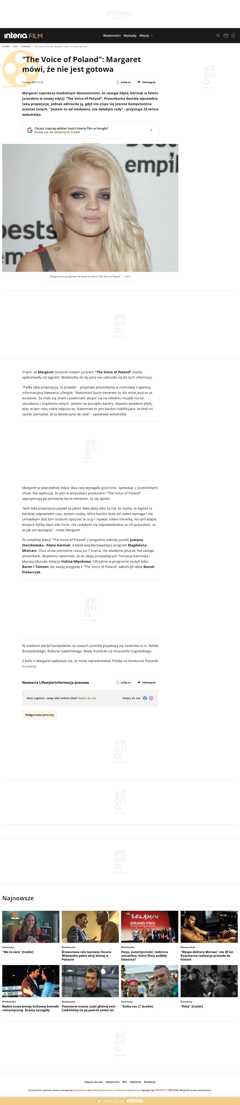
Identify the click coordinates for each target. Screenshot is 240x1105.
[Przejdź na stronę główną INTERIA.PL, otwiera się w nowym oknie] (16, 36)
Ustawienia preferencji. (127, 1090)
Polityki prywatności (103, 1090)
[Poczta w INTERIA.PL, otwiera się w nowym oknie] (226, 35)
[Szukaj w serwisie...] (218, 35)
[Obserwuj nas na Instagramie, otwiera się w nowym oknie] (151, 698)
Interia (6, 46)
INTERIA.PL (160, 1090)
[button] (112, 35)
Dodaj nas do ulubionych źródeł (71, 132)
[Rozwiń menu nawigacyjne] (233, 35)
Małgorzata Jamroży (39, 715)
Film (15, 46)
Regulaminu (80, 1090)
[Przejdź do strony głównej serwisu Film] (35, 36)
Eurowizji (29, 666)
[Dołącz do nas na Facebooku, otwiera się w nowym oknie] (145, 698)
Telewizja (25, 46)
